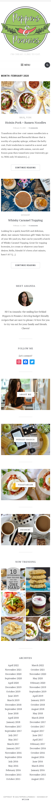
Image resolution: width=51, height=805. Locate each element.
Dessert (25, 215)
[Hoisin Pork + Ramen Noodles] (25, 97)
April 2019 (38, 695)
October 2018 (38, 704)
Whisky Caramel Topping (25, 220)
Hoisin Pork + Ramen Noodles (25, 122)
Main (22, 117)
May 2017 (13, 739)
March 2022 (38, 665)
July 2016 (13, 761)
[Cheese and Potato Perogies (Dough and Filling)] (13, 629)
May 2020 (38, 678)
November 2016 (13, 752)
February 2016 (13, 770)
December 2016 (38, 748)
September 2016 (13, 757)
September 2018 (13, 709)
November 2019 (38, 687)
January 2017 (13, 748)
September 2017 (13, 730)
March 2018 (38, 717)
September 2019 (37, 691)
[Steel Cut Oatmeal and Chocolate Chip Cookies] (38, 579)
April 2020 (13, 682)
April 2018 (13, 717)
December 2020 (13, 674)
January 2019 (38, 700)
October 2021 (38, 669)
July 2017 (13, 735)
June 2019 (13, 695)
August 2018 (37, 709)
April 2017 (38, 739)
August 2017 (37, 730)
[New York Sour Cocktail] (38, 604)
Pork (29, 117)
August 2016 (37, 757)
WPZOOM (25, 800)
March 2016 (38, 765)
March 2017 (13, 744)
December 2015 (13, 774)
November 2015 (38, 774)
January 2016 (38, 770)
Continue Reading (25, 168)
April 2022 (13, 665)
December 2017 (38, 722)
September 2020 (13, 678)
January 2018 (13, 722)
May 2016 (13, 765)
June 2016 (38, 761)
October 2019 (13, 691)
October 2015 (13, 779)
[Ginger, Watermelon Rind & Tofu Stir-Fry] (13, 604)
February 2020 (37, 682)
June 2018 (13, 713)
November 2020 (38, 674)
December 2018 (13, 704)
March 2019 (13, 700)
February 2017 (37, 744)
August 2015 (37, 779)
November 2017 (13, 726)
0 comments (33, 128)
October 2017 (38, 726)
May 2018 (38, 713)
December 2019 (13, 687)
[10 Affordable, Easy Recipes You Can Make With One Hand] (13, 579)
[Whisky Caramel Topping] (25, 194)
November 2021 (13, 669)
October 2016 (38, 752)
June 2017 (38, 735)
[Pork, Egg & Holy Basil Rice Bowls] (38, 629)
